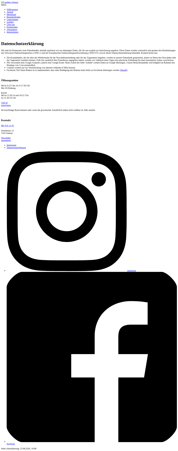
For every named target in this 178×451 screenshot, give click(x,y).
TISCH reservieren (6, 104)
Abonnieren (12, 29)
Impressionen (12, 32)
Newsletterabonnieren (6, 139)
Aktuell (10, 12)
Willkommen (12, 9)
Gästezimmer (12, 19)
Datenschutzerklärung (16, 147)
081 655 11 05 (7, 125)
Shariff (124, 70)
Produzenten (12, 27)
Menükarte (11, 14)
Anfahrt (10, 22)
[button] (89, 5)
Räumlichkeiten (13, 17)
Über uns (11, 24)
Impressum (11, 145)
